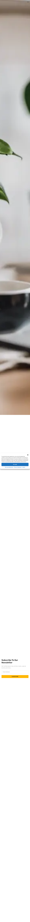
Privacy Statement (18, 467)
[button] (28, 455)
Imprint (23, 467)
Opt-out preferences (9, 467)
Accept (15, 464)
